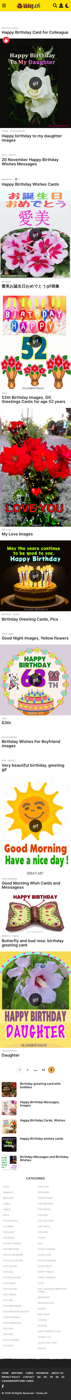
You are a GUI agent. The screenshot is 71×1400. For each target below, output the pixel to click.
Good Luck (44, 1254)
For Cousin (10, 1266)
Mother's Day (46, 1303)
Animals (6, 936)
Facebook (42, 1373)
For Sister (44, 1209)
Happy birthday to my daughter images (32, 138)
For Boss (8, 1237)
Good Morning (9, 879)
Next (51, 1069)
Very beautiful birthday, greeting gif (33, 767)
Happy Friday (46, 1271)
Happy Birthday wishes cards (41, 1138)
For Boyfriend (9, 737)
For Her (8, 1328)
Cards (5, 131)
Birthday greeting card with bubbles (40, 1085)
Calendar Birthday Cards (17, 1381)
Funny (42, 1237)
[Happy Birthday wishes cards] (9, 1144)
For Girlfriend (12, 1306)
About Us (57, 1373)
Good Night (8, 634)
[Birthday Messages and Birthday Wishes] (9, 1162)
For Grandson (12, 1323)
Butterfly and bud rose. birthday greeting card (33, 942)
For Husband (11, 1340)
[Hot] (6, 40)
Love (41, 1283)
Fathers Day (10, 1220)
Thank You (44, 1337)
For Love (6, 530)
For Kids (8, 1345)
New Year (43, 1314)
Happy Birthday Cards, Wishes (42, 1120)
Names (42, 1308)
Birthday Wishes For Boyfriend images (31, 743)
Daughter (11, 1055)
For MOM (43, 1192)
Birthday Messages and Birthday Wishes (44, 1158)
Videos (12, 155)
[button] (4, 5)
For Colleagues (10, 28)
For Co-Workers (13, 1254)
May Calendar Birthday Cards (52, 1290)
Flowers (8, 1226)
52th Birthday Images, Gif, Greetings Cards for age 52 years (33, 399)
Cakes (16, 614)
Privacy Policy (11, 1377)
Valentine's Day (47, 1342)
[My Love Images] (35, 467)
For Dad (8, 1271)
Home (5, 1373)
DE (57, 1377)
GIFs (4, 760)
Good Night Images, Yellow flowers (35, 638)
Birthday (6, 282)
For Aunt (9, 1232)
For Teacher (45, 1220)
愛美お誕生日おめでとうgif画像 (30, 286)
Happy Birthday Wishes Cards (30, 184)
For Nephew (45, 1203)
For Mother (45, 1198)
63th (6, 722)
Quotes (42, 1325)
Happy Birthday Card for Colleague (35, 32)
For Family (9, 1283)
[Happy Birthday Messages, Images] (9, 1107)
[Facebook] (3, 1386)
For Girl (8, 1300)
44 (43, 1069)
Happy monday (47, 1277)
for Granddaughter (16, 1311)
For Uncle (44, 1226)
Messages (7, 179)
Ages (4, 393)
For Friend (9, 1294)
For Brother (11, 1249)
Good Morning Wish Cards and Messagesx (31, 885)
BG (39, 1377)
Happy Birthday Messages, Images (40, 1103)
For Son (43, 1215)
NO (45, 1377)
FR (51, 1377)
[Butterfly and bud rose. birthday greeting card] (35, 913)
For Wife (43, 1232)
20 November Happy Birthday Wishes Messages (30, 161)
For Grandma (11, 1317)
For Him (8, 1334)
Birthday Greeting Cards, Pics (30, 619)
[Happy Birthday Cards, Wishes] (9, 1126)
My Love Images (17, 534)
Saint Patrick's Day (49, 1331)
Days (4, 155)
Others (42, 1320)
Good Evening (46, 1249)
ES (63, 1377)
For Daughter (17, 131)
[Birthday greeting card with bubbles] (9, 1089)
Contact (28, 1377)
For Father (10, 1288)
